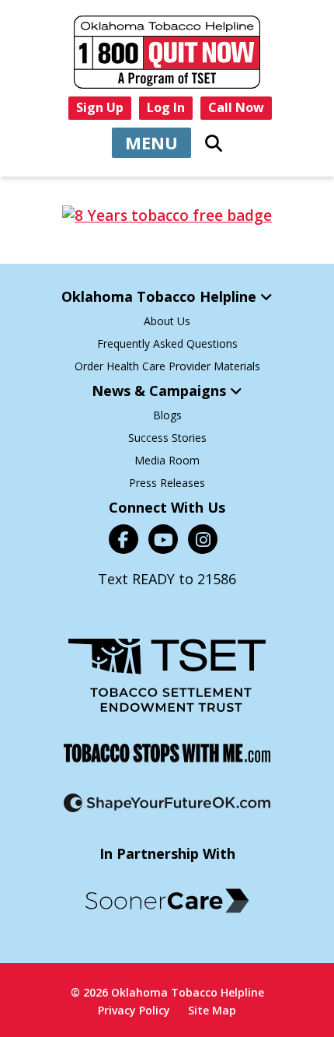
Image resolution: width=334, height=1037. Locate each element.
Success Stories (167, 437)
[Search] (213, 143)
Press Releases (167, 482)
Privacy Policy (134, 1010)
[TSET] (167, 675)
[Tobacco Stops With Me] (167, 753)
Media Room (167, 460)
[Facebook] (123, 539)
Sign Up (100, 107)
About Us (167, 321)
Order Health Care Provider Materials (167, 366)
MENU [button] (151, 142)
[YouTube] (163, 539)
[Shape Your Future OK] (167, 803)
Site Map (212, 1010)
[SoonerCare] (167, 901)
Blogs (167, 415)
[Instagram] (202, 539)
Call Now (236, 107)
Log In (166, 107)
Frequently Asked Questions (167, 343)
